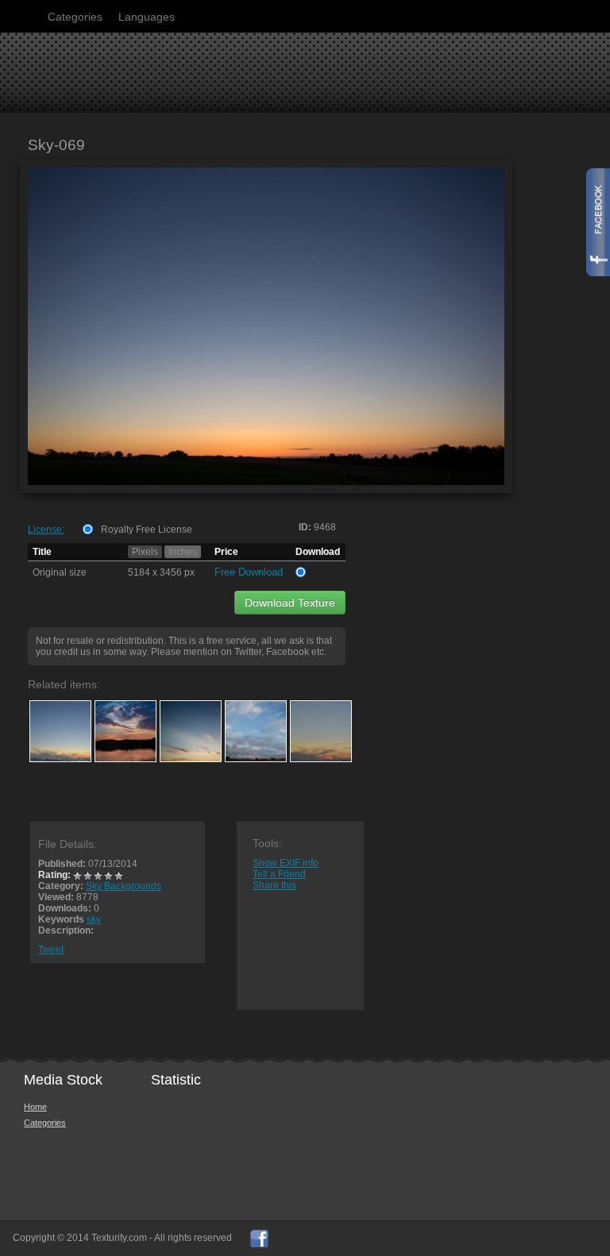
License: (46, 529)
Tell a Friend (279, 874)
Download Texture (290, 602)
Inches (182, 551)
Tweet (51, 949)
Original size (60, 572)
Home (35, 1107)
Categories (75, 16)
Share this (274, 885)
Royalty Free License (146, 529)
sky (94, 919)
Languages (146, 16)
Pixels (145, 551)
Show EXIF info (286, 863)
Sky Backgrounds (123, 886)
